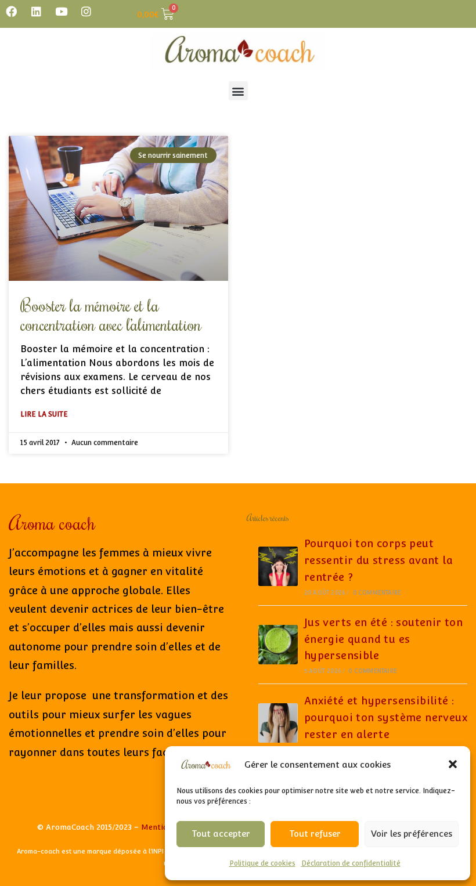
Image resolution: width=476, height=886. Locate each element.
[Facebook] (11, 11)
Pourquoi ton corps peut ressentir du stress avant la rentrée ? (378, 560)
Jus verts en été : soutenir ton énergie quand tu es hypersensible (383, 639)
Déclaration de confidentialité (351, 863)
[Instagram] (86, 11)
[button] (453, 764)
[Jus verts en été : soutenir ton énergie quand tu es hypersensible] (278, 644)
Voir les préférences (411, 833)
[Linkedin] (36, 11)
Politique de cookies (262, 863)
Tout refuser (315, 833)
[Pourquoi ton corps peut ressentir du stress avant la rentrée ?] (278, 566)
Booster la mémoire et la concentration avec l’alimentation (110, 314)
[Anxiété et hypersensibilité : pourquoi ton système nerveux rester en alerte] (278, 723)
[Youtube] (61, 11)
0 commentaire (377, 593)
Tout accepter (221, 833)
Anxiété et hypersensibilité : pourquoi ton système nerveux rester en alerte (385, 717)
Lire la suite (44, 414)
